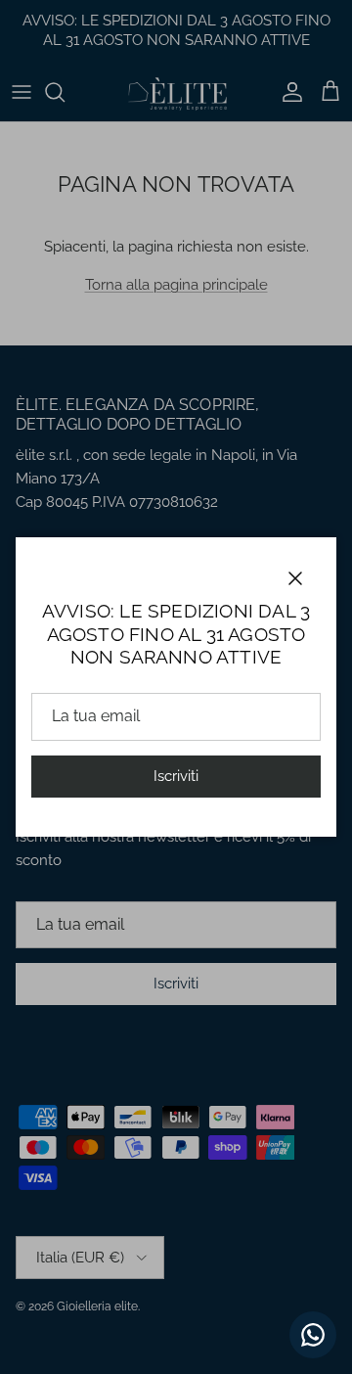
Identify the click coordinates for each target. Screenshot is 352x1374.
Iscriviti (176, 776)
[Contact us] (312, 1334)
